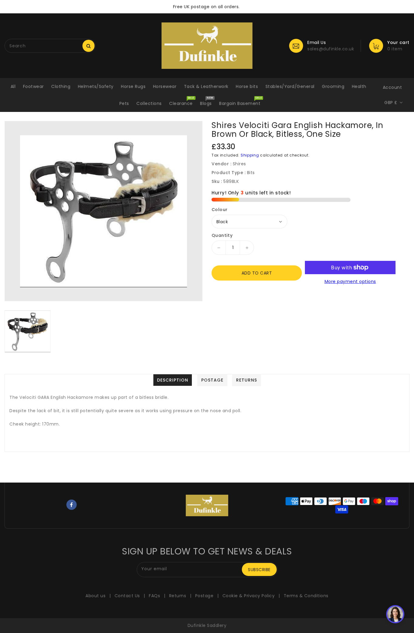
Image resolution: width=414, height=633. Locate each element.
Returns (177, 596)
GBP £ (390, 102)
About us (95, 596)
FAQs (154, 596)
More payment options (350, 281)
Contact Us (127, 596)
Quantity (222, 235)
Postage (204, 596)
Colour (219, 209)
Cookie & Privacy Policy (248, 596)
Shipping (250, 155)
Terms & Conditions (306, 596)
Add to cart (257, 273)
